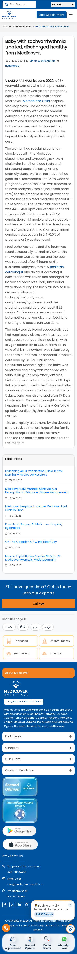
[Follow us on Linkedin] (19, 904)
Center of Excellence (19, 770)
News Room (23, 26)
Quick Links (12, 759)
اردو (35, 627)
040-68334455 (17, 872)
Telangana (21, 641)
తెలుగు (9, 627)
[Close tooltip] (70, 905)
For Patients (13, 736)
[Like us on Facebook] (5, 904)
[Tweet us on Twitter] (12, 904)
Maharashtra (22, 653)
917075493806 (16, 896)
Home (7, 26)
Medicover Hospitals (42, 60)
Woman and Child (36, 101)
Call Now (38, 604)
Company (12, 748)
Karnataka (56, 653)
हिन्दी (23, 627)
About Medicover (17, 673)
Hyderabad (12, 65)
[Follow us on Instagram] (26, 904)
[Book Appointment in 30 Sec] (70, 928)
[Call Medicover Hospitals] (6, 928)
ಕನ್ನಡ (48, 627)
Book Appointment (51, 15)
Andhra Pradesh (60, 641)
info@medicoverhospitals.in (25, 884)
